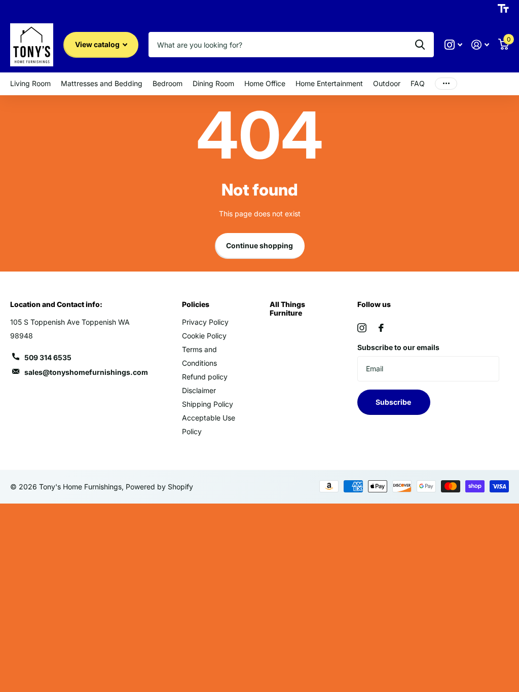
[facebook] (381, 328)
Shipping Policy (207, 404)
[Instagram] (361, 327)
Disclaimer (199, 390)
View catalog (98, 44)
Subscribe (394, 402)
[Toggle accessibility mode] (503, 8)
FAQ (418, 83)
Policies (195, 304)
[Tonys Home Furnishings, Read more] (453, 44)
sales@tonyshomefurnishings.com (86, 372)
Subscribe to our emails (398, 347)
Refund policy (205, 376)
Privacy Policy (205, 322)
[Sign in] (480, 44)
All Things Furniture (287, 308)
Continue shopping (259, 245)
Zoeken (420, 44)
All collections (30, 83)
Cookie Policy (204, 335)
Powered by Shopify (159, 486)
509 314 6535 (47, 357)
